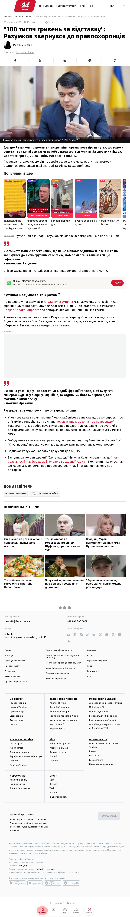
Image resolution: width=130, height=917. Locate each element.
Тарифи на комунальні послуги (26, 756)
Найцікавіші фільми (59, 743)
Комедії (53, 756)
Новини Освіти (98, 739)
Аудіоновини (16, 720)
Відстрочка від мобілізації (102, 720)
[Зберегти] (114, 60)
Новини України (66, 6)
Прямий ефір (17, 711)
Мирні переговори (59, 711)
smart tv (52, 883)
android (17, 883)
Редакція (9, 656)
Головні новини (18, 703)
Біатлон (53, 792)
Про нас (9, 650)
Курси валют (16, 748)
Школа (92, 751)
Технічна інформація (56, 679)
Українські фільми (58, 748)
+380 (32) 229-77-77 (27, 865)
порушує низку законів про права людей (85, 422)
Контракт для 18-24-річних (103, 716)
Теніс (52, 788)
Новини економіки (21, 739)
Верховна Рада (25, 52)
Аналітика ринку (18, 779)
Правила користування (16, 682)
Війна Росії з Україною (63, 698)
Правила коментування (57, 673)
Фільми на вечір (57, 752)
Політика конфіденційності (59, 650)
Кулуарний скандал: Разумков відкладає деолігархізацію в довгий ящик (67, 236)
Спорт (53, 775)
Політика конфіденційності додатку (63, 663)
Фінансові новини (19, 752)
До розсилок (109, 816)
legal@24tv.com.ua (46, 869)
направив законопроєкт (22, 310)
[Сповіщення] (124, 6)
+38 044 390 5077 (77, 621)
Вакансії (91, 656)
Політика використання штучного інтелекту (62, 657)
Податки (14, 760)
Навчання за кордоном (101, 764)
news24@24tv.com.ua (17, 621)
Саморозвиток (96, 760)
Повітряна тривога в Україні (64, 716)
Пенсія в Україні (18, 765)
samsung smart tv (71, 883)
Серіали (53, 760)
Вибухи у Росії (56, 724)
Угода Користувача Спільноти (60, 668)
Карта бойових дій (59, 707)
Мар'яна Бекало (22, 45)
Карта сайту (93, 671)
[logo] (25, 6)
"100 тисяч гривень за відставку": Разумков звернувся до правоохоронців (70, 17)
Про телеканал (12, 666)
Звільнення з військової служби (106, 703)
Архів (89, 666)
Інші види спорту (58, 797)
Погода (13, 724)
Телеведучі (10, 671)
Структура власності (97, 661)
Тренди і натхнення (20, 788)
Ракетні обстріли (58, 703)
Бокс (51, 779)
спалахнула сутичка (58, 302)
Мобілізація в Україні (102, 698)
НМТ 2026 (94, 755)
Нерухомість (17, 775)
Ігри (82, 6)
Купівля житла (17, 784)
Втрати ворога (57, 728)
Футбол (53, 784)
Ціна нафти (16, 743)
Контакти (91, 650)
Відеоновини (16, 716)
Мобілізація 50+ (97, 707)
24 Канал (8, 17)
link (68, 635)
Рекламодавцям (12, 676)
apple (34, 883)
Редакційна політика (15, 661)
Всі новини (46, 6)
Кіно (52, 739)
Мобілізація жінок (98, 711)
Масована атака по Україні (63, 720)
